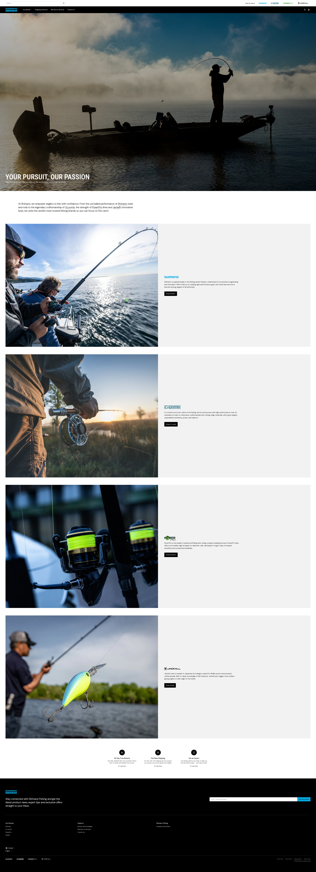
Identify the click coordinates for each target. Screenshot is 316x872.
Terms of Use (280, 859)
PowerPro (97, 207)
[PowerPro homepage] (288, 3)
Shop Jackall (170, 685)
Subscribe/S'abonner (303, 799)
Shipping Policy (298, 859)
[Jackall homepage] (303, 3)
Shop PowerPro (171, 555)
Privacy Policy (288, 859)
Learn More (123, 766)
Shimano (122, 203)
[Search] (63, 3)
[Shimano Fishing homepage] (12, 10)
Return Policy (307, 859)
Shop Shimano (170, 294)
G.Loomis (70, 207)
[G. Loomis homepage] (275, 3)
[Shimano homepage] (263, 3)
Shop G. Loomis (171, 424)
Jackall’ (116, 207)
